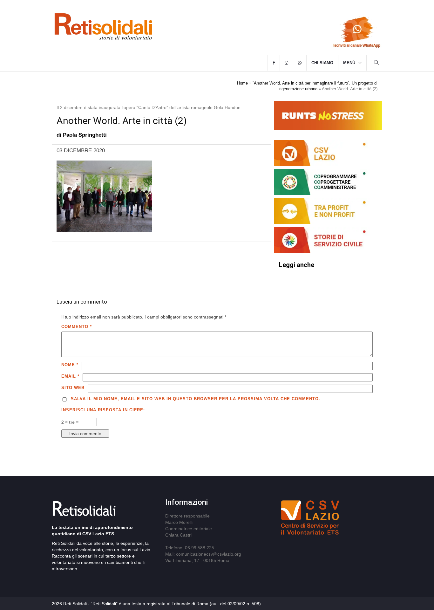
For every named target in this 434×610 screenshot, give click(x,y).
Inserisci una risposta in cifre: (103, 410)
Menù (349, 62)
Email (70, 376)
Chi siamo (322, 62)
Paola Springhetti (85, 135)
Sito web (73, 387)
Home (242, 83)
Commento (76, 326)
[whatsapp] (299, 63)
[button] (376, 63)
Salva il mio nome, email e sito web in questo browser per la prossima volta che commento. (195, 398)
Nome (69, 364)
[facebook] (274, 63)
